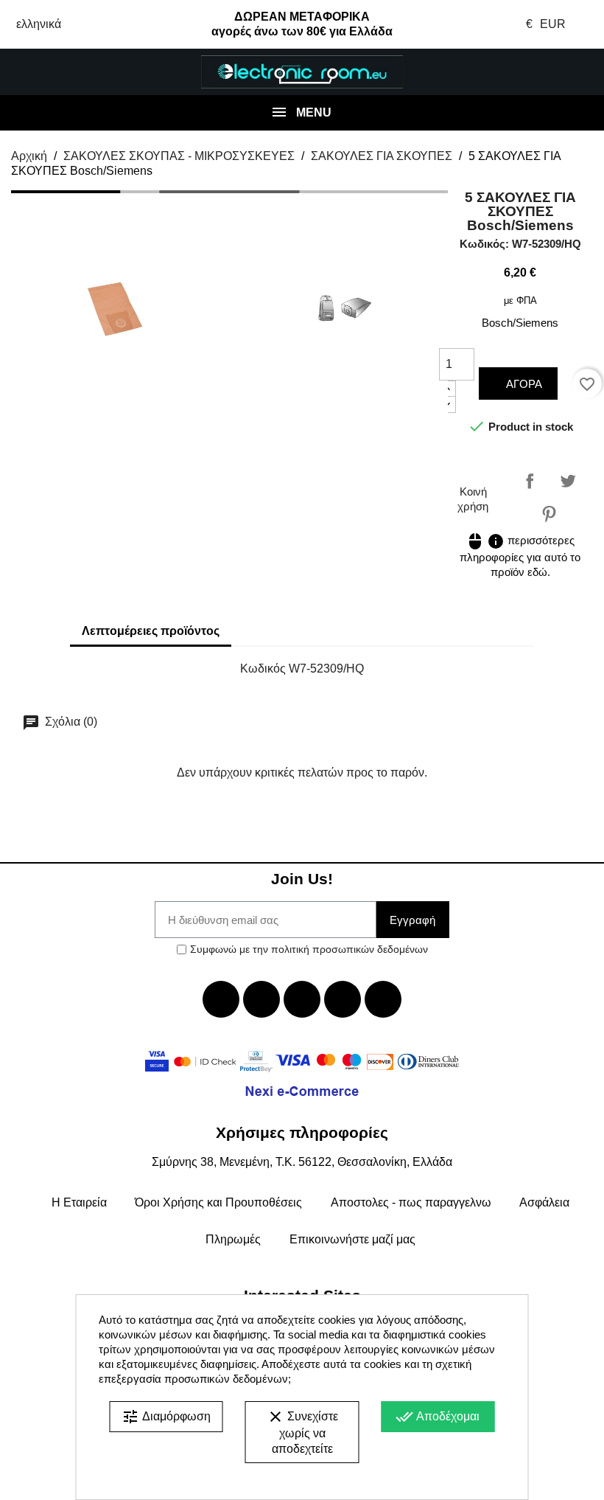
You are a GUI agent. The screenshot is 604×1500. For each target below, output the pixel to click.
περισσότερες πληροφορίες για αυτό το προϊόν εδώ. (520, 556)
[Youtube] (302, 999)
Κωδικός (263, 668)
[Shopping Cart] (553, 72)
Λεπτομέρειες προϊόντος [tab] (151, 631)
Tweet (568, 481)
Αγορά (522, 384)
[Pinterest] (383, 999)
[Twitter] (261, 999)
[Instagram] (342, 999)
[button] (50, 72)
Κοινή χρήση (529, 481)
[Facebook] (221, 999)
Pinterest (548, 514)
